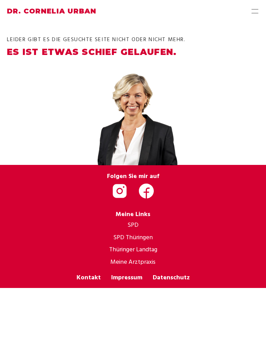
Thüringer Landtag (133, 249)
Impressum (126, 277)
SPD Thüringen (133, 237)
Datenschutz (171, 277)
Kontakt (89, 277)
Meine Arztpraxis (133, 262)
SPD (133, 225)
